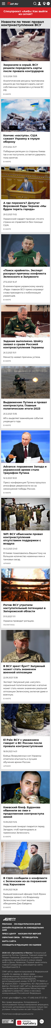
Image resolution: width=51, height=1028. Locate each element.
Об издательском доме (27, 924)
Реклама (7, 924)
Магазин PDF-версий (29, 934)
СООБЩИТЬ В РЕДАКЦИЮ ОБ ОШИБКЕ (21, 945)
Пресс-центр (9, 934)
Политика (9, 625)
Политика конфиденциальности (17, 1014)
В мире (7, 94)
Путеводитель (30, 937)
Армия (7, 563)
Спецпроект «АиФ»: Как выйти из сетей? (25, 13)
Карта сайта (9, 941)
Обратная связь (11, 937)
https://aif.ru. (37, 1009)
